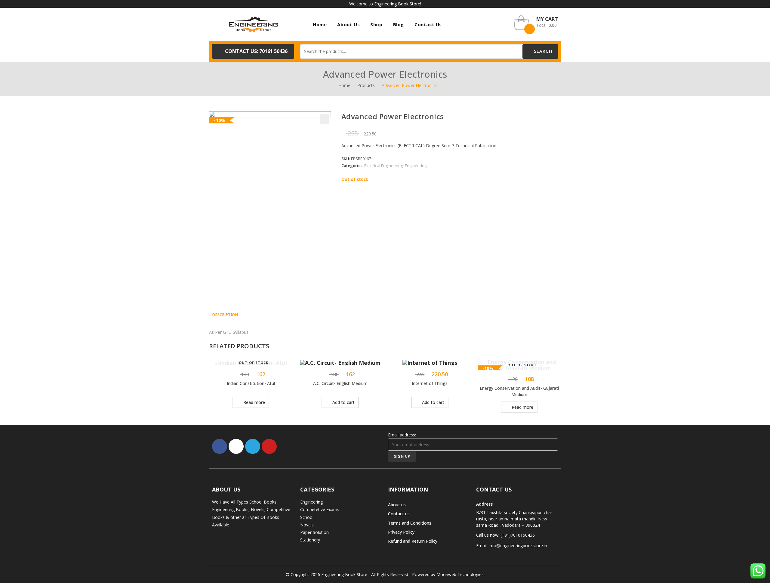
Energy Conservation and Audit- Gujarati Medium (519, 391)
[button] (253, 51)
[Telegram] (252, 446)
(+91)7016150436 (517, 535)
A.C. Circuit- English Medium (340, 383)
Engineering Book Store (344, 574)
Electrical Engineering (383, 165)
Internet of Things (430, 383)
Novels (307, 525)
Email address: (402, 435)
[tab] (225, 315)
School (306, 517)
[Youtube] (269, 446)
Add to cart (343, 402)
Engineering (416, 165)
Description (225, 314)
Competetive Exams (319, 509)
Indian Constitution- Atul (251, 383)
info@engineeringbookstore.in (518, 545)
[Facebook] (219, 446)
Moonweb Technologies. (460, 574)
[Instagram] (236, 446)
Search (542, 51)
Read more (254, 402)
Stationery (310, 540)
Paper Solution (314, 532)
